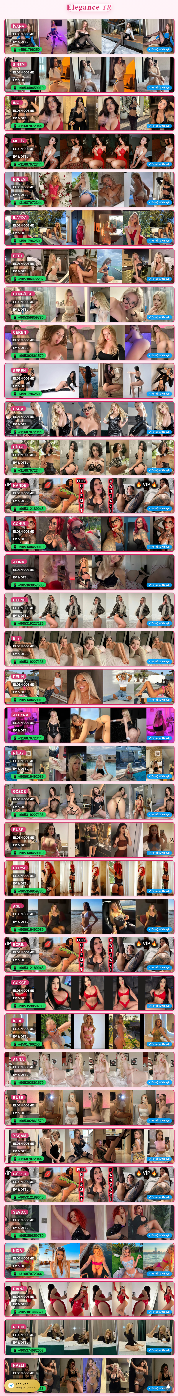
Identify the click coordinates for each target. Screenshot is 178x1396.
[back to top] (168, 1386)
